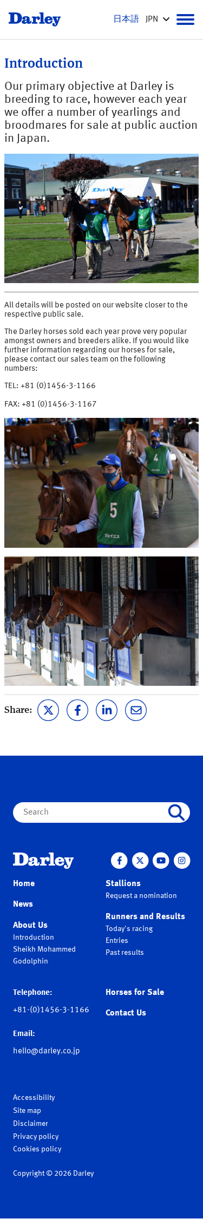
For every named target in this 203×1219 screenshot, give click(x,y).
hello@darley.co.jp (46, 1051)
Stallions (123, 884)
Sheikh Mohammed (44, 949)
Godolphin (30, 961)
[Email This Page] (135, 709)
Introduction (33, 937)
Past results (125, 952)
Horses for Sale (135, 992)
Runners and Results (145, 917)
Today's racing (129, 929)
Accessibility (34, 1098)
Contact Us (126, 1013)
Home (24, 884)
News (23, 904)
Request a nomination (141, 896)
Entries (117, 941)
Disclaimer (30, 1124)
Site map (27, 1111)
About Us (30, 925)
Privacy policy (35, 1137)
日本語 (126, 19)
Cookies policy (37, 1149)
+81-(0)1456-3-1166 (51, 1010)
